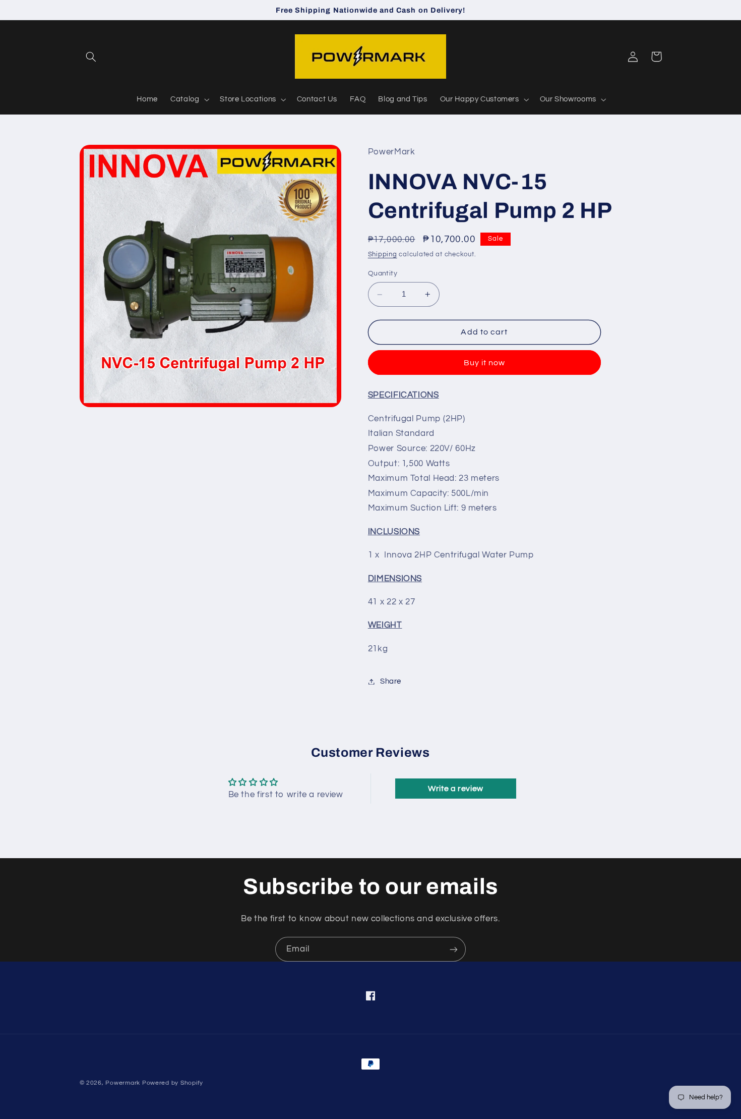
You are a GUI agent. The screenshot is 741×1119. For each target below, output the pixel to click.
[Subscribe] (453, 949)
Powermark (122, 1083)
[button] (91, 56)
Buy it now (485, 363)
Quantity (382, 273)
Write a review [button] (455, 789)
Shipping (382, 255)
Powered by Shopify (172, 1083)
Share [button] (390, 681)
